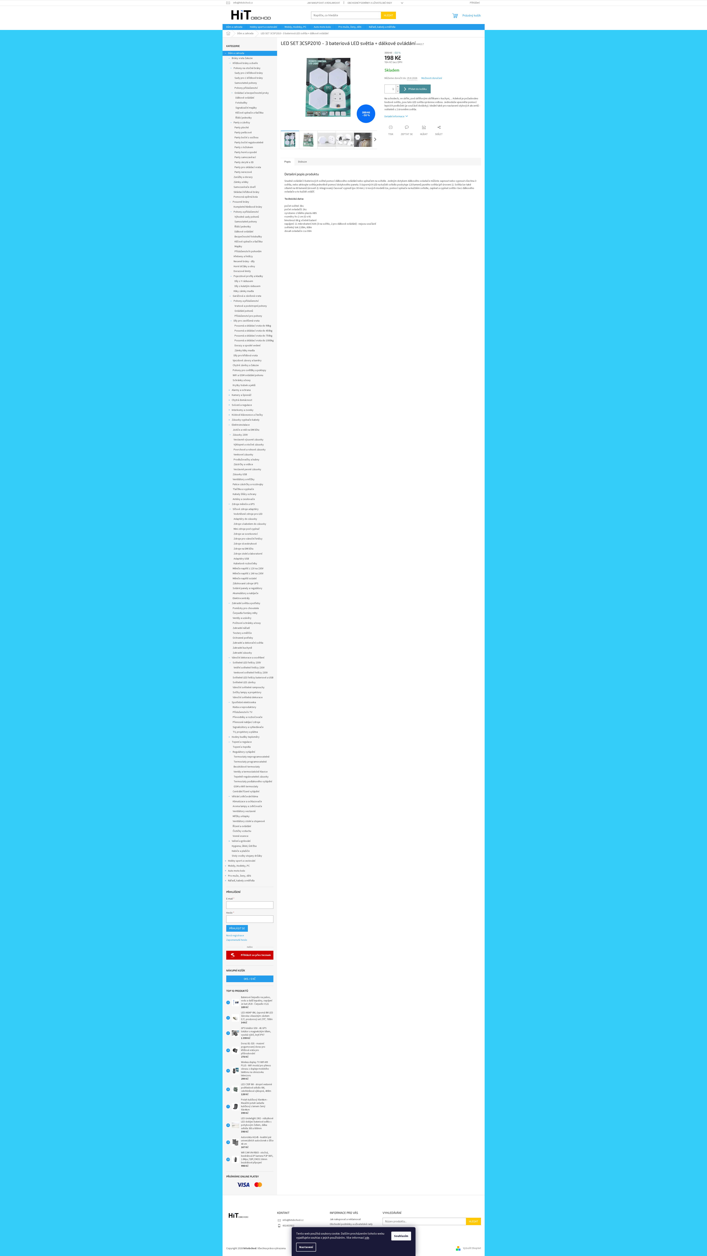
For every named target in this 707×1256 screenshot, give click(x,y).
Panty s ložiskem (244, 147)
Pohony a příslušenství (246, 212)
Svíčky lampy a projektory (247, 692)
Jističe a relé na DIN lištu (246, 430)
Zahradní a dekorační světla (248, 643)
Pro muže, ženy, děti (239, 876)
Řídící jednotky (243, 118)
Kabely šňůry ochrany (244, 494)
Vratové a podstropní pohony (251, 306)
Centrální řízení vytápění (246, 791)
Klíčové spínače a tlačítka (249, 113)
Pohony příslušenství (246, 88)
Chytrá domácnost (242, 400)
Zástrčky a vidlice (243, 464)
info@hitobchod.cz (293, 1220)
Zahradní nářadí (241, 628)
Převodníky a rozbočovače (247, 717)
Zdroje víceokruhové (245, 544)
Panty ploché (242, 127)
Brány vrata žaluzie (242, 58)
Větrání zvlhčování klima (245, 796)
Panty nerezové (243, 172)
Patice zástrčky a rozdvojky (248, 484)
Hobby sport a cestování (241, 861)
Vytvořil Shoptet (472, 1248)
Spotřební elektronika (244, 702)
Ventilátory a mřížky (244, 479)
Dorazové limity (242, 271)
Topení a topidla (242, 747)
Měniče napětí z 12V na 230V (248, 568)
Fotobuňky (241, 103)
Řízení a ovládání (242, 826)
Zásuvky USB (240, 474)
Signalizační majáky (246, 108)
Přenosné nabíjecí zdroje (246, 722)
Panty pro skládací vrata (248, 167)
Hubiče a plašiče (241, 851)
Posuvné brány (241, 202)
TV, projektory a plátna (245, 732)
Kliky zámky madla (244, 291)
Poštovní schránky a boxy (247, 623)
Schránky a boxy (242, 380)
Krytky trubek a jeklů (244, 385)
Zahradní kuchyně (242, 648)
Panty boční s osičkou (246, 137)
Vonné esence (240, 836)
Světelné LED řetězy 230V (247, 663)
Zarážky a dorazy (243, 177)
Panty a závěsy (242, 122)
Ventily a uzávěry (242, 618)
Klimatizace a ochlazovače (247, 801)
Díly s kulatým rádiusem (247, 286)
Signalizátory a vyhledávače (248, 727)
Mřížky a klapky (241, 816)
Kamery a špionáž (241, 395)
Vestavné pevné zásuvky (247, 469)
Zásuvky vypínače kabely (246, 420)
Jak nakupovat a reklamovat (323, 3)
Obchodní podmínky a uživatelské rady (369, 3)
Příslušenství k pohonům (248, 251)
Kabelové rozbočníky (245, 563)
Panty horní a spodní (246, 152)
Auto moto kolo (236, 871)
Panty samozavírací (245, 157)
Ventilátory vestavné (244, 811)
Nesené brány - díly (244, 261)
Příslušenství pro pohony (248, 316)
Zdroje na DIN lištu (243, 549)
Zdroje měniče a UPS (243, 504)
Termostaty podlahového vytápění (253, 781)
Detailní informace (394, 116)
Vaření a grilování (241, 841)
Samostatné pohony (246, 83)
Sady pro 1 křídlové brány (249, 78)
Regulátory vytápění (244, 752)
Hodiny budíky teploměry (246, 737)
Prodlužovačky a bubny (246, 460)
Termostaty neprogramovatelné (251, 757)
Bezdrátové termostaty (247, 767)
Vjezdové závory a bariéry (247, 360)
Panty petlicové (243, 132)
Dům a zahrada (236, 53)
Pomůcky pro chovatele (246, 608)
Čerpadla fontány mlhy (245, 613)
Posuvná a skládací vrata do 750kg (253, 336)
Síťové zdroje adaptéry (246, 509)
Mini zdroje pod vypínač (247, 529)
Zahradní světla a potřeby (246, 603)
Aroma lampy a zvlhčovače (247, 806)
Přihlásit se (237, 928)
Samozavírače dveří (245, 187)
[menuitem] (234, 27)
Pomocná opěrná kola (246, 197)
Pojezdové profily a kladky (248, 276)
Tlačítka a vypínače (243, 489)
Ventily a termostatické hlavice (251, 772)
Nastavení (306, 1247)
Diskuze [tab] (302, 162)
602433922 (288, 1226)
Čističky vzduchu (242, 831)
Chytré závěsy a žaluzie (246, 365)
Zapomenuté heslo (236, 940)
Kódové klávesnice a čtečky (247, 415)
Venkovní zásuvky (243, 455)
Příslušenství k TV (242, 712)
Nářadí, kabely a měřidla (241, 881)
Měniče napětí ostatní (245, 578)
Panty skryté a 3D (244, 162)
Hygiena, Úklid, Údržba (244, 846)
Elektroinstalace (241, 425)
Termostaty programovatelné (250, 762)
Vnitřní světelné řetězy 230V (249, 668)
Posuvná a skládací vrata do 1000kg (254, 340)
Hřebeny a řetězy (243, 256)
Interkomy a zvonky (242, 410)
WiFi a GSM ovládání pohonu (248, 375)
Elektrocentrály (241, 598)
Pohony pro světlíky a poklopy (249, 370)
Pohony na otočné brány (247, 68)
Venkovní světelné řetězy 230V (251, 673)
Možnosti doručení (431, 78)
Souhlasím (401, 1236)
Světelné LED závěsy (244, 682)
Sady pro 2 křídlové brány (249, 73)
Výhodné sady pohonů (247, 217)
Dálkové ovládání (244, 98)
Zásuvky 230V (240, 435)
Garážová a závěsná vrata (247, 296)
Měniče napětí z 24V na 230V (248, 573)
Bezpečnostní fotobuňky (248, 237)
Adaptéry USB (241, 559)
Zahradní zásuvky (242, 653)
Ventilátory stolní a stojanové (249, 821)
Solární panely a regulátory (247, 588)
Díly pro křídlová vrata (246, 355)
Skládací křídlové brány (246, 192)
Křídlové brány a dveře (245, 63)
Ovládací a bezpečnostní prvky (252, 93)
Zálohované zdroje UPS (245, 583)
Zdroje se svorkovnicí (246, 534)
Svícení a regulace (242, 405)
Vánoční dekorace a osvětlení (248, 658)
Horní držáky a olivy (244, 266)
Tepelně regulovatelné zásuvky (251, 777)
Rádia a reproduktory (244, 707)
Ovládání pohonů (244, 311)
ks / (250, 978)
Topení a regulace (242, 742)
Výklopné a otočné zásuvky (249, 445)
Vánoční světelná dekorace (248, 697)
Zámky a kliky (241, 182)
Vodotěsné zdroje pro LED (248, 514)
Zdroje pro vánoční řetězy (248, 539)
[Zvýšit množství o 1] (397, 87)
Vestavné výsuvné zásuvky (248, 440)
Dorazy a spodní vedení (247, 345)
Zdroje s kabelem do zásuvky (250, 524)
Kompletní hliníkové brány (248, 207)
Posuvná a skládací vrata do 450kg (253, 331)
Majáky (238, 246)
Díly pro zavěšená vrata (247, 321)
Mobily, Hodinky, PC (239, 866)
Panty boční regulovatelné (249, 142)
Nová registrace (235, 935)
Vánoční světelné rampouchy (249, 687)
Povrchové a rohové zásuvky (250, 450)
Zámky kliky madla (245, 350)
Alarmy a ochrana (241, 390)
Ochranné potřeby (243, 638)
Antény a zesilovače (244, 499)
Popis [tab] (287, 162)
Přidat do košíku (417, 88)
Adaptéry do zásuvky (245, 519)
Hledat (388, 15)
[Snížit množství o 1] (397, 91)
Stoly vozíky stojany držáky (247, 856)
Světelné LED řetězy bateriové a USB (253, 677)
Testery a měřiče (242, 633)
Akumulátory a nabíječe (245, 593)
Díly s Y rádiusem (244, 281)
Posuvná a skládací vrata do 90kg (253, 326)
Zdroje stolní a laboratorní (248, 554)
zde (367, 1238)
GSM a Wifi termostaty (246, 786)
